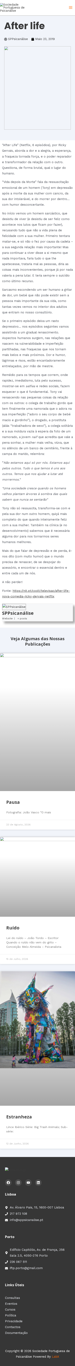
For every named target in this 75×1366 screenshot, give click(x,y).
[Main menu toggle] (70, 7)
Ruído (12, 928)
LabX (55, 1356)
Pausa (13, 802)
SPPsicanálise (18, 613)
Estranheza (19, 1117)
